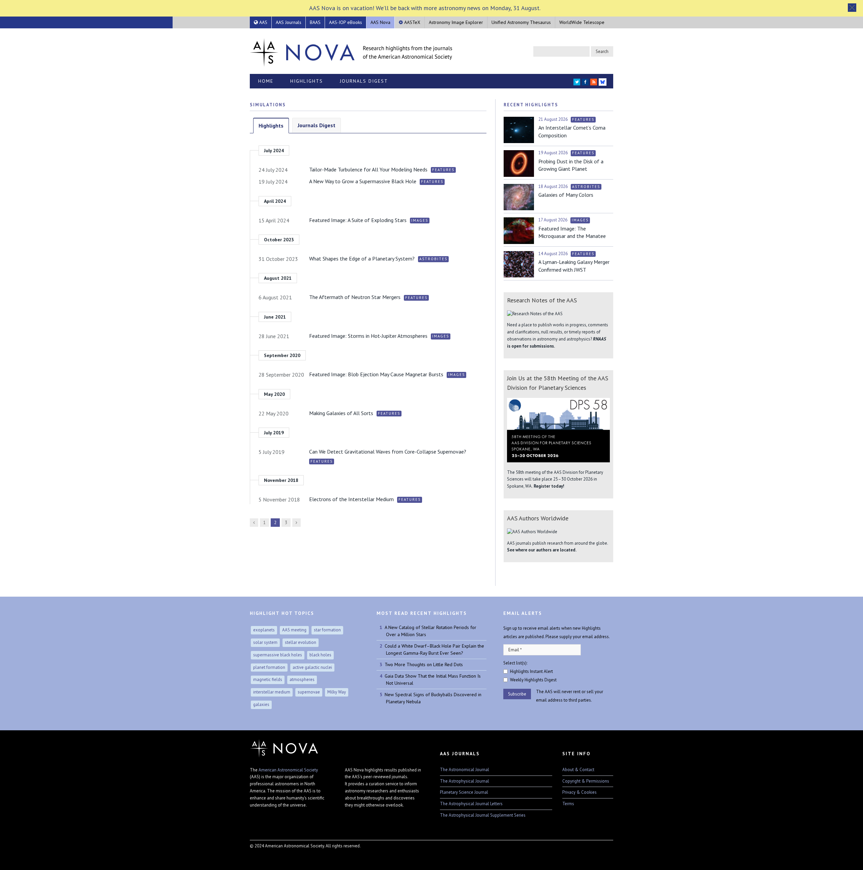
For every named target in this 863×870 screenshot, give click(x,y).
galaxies (261, 704)
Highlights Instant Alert (531, 671)
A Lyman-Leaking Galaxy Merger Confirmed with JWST (573, 266)
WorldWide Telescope (581, 22)
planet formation (269, 667)
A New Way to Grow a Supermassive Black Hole (362, 181)
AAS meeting (294, 630)
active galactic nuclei (312, 667)
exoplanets (264, 630)
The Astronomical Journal (464, 769)
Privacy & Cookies (579, 792)
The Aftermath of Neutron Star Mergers (354, 297)
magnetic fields (267, 679)
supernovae (309, 692)
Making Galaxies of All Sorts (341, 413)
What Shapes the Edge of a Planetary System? (362, 258)
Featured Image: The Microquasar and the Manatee (572, 232)
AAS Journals (288, 22)
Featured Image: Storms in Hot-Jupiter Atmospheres (368, 335)
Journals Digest (364, 81)
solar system (265, 642)
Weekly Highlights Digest (533, 680)
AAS (262, 22)
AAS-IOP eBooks (345, 22)
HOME (265, 81)
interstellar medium (271, 692)
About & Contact (578, 769)
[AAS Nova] (351, 51)
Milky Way (336, 692)
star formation (327, 630)
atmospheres (302, 679)
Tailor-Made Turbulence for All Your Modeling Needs (368, 169)
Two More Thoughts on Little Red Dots (424, 664)
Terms (568, 804)
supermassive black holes (277, 655)
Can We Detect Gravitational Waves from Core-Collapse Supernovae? (387, 451)
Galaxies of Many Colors (565, 194)
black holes (320, 655)
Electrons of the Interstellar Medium (351, 499)
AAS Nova (380, 22)
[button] (852, 7)
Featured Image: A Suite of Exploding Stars (358, 220)
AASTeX (411, 22)
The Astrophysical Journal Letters (471, 804)
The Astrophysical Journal (464, 781)
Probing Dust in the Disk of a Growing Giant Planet (570, 165)
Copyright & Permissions (585, 781)
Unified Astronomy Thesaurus (521, 22)
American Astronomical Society (288, 770)
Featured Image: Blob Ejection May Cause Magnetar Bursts (376, 374)
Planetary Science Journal (464, 792)
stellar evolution (300, 642)
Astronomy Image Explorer (456, 22)
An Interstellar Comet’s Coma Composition (571, 131)
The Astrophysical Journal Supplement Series (483, 815)
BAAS (315, 22)
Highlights (306, 81)
